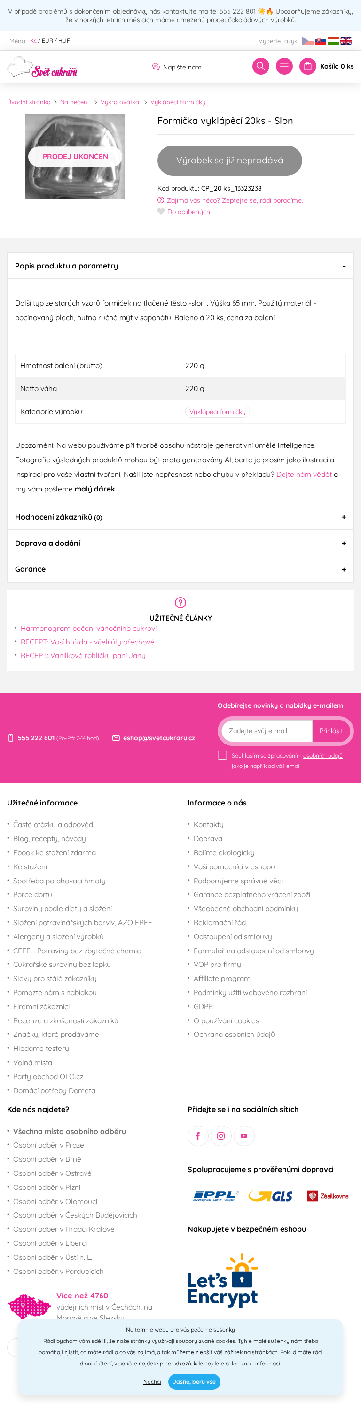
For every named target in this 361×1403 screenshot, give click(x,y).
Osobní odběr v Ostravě (52, 1173)
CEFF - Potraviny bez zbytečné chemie (77, 950)
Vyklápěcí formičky (177, 102)
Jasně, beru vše (194, 1381)
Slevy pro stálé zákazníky (55, 978)
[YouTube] (244, 1136)
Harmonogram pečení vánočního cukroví (89, 628)
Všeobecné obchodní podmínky (246, 908)
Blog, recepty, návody (49, 838)
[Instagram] (221, 1136)
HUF (64, 40)
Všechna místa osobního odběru (69, 1131)
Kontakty (209, 824)
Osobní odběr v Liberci (50, 1243)
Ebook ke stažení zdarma (54, 852)
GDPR (203, 1006)
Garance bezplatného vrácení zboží (252, 894)
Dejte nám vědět (304, 474)
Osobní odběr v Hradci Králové (64, 1229)
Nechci (152, 1381)
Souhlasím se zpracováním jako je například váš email (287, 760)
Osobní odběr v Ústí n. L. (52, 1257)
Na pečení (74, 102)
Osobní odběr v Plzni (46, 1187)
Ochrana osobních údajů (234, 1034)
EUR (47, 40)
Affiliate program (222, 978)
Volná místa (32, 1062)
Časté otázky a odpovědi (53, 824)
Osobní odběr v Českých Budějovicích (75, 1214)
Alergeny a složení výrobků (58, 936)
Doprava (208, 838)
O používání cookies (226, 1020)
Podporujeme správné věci (238, 880)
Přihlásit (331, 731)
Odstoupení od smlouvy (233, 936)
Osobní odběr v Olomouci (55, 1201)
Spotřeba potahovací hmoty (59, 880)
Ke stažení (30, 866)
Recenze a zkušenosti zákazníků (65, 1020)
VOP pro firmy (217, 964)
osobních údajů (323, 755)
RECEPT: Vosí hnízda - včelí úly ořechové (88, 641)
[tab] (180, 265)
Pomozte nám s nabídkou (55, 992)
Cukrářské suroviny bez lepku (62, 964)
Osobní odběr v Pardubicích (58, 1271)
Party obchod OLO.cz (48, 1076)
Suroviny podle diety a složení (62, 908)
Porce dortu (32, 894)
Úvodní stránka (29, 102)
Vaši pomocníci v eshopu (234, 866)
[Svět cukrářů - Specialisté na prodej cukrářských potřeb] (42, 65)
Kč (33, 40)
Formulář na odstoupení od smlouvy (254, 950)
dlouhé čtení (96, 1363)
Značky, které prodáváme (56, 1034)
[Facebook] (198, 1136)
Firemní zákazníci (41, 1006)
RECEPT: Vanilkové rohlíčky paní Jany (83, 655)
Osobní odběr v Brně (47, 1159)
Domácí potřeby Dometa (54, 1090)
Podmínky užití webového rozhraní (250, 992)
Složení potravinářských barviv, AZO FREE (82, 922)
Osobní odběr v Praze (48, 1145)
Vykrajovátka (120, 102)
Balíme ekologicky (224, 852)
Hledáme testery (41, 1048)
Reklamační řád (220, 922)
